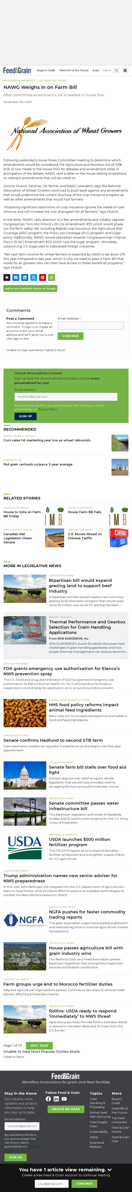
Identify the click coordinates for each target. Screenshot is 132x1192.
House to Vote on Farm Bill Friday (22, 514)
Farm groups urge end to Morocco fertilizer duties (58, 984)
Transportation (15, 735)
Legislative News (53, 80)
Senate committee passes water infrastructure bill (84, 806)
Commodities (12, 460)
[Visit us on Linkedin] (56, 1099)
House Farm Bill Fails (84, 512)
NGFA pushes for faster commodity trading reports (87, 914)
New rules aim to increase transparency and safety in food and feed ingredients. (88, 718)
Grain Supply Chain (17, 529)
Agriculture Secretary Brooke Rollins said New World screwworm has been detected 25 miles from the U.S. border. (88, 1026)
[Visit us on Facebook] (48, 1099)
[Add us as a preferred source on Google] (51, 277)
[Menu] (125, 70)
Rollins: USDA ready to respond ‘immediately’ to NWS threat (83, 1013)
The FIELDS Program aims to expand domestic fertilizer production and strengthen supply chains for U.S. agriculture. (86, 855)
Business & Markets (19, 80)
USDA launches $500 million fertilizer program (79, 842)
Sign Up (25, 416)
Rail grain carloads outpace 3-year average (38, 464)
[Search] (116, 70)
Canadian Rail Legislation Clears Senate (17, 538)
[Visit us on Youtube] (64, 1099)
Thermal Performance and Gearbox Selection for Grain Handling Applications (87, 627)
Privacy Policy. (47, 409)
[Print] (6, 277)
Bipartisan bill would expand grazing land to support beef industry (80, 585)
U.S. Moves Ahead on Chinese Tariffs (85, 536)
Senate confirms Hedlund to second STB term (53, 740)
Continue (84, 1183)
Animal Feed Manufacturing (69, 700)
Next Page (39, 1045)
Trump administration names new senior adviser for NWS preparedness (60, 878)
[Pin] (42, 277)
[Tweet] (33, 277)
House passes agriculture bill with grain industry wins (86, 950)
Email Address (69, 318)
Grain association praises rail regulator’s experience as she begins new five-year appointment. (62, 748)
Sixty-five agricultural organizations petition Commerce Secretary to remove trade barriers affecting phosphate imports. (64, 992)
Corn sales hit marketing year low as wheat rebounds (46, 440)
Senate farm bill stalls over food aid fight (87, 770)
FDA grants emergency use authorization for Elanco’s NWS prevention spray (61, 671)
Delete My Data (66, 1109)
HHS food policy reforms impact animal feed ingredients (84, 707)
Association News (62, 907)
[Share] (15, 277)
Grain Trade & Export (19, 436)
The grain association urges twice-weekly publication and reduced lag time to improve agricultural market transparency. (88, 927)
